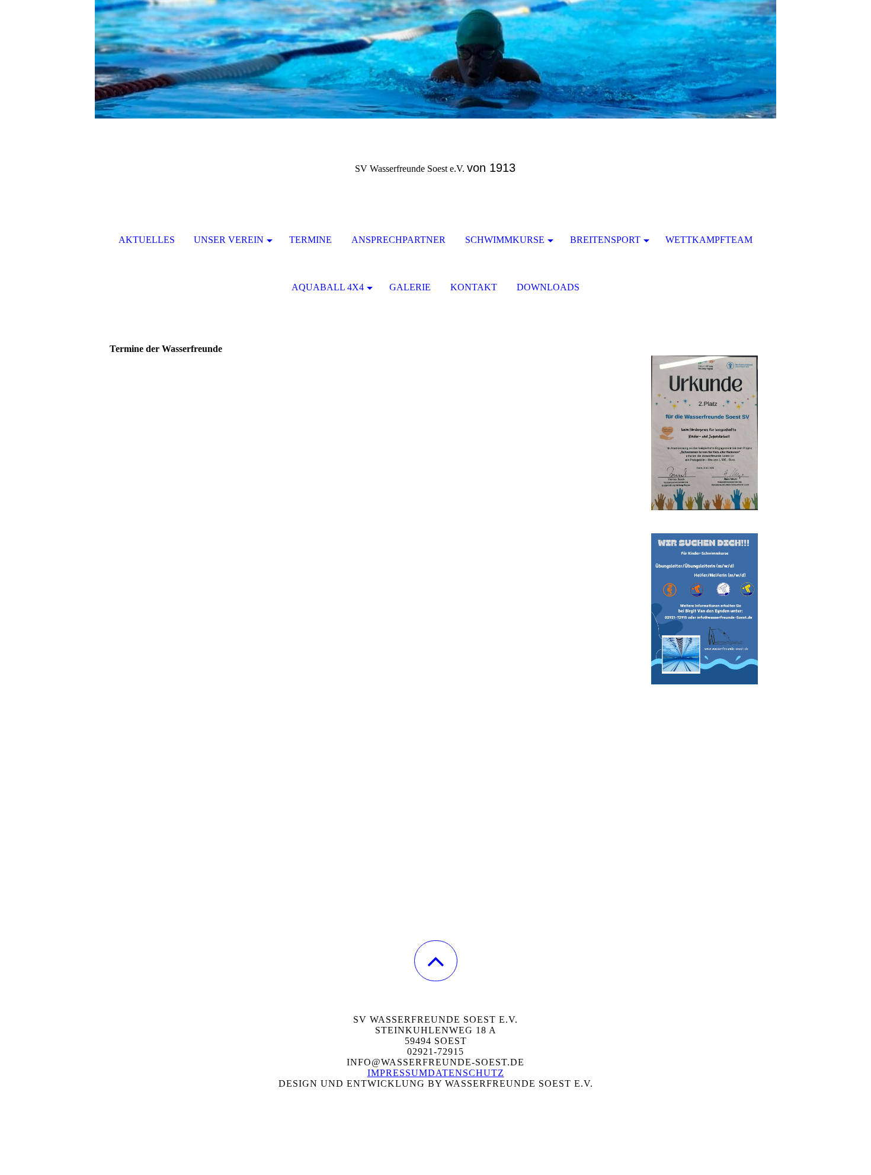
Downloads (548, 287)
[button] (435, 960)
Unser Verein (229, 240)
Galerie (410, 287)
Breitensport (605, 240)
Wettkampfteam (708, 240)
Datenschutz (466, 1073)
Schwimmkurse (505, 240)
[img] (435, 59)
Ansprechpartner (398, 240)
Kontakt (473, 287)
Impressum (397, 1073)
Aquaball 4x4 (328, 287)
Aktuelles (147, 240)
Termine (310, 240)
